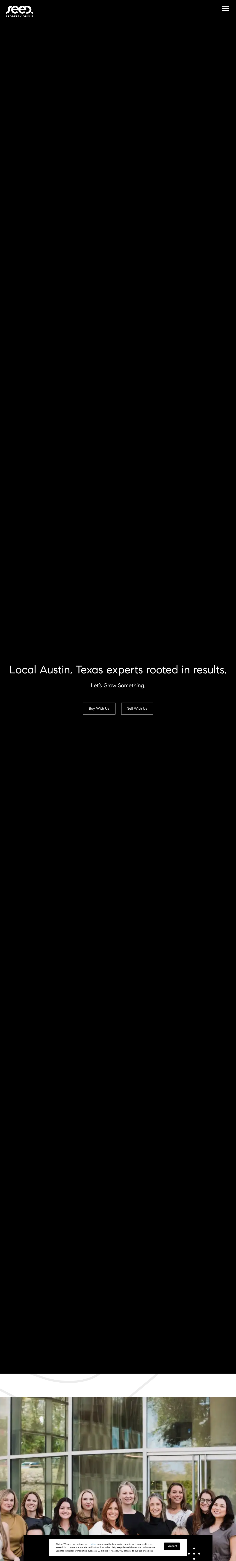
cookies (92, 1544)
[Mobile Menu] (225, 9)
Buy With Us (99, 708)
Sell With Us (137, 708)
